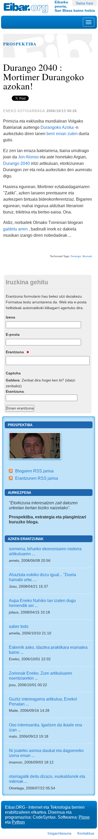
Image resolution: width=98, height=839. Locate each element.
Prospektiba (20, 44)
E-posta (13, 334)
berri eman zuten (62, 133)
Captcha (13, 373)
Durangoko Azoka (57, 127)
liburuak (87, 256)
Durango (76, 256)
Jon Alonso (28, 156)
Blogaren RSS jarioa (34, 470)
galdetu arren (15, 229)
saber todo (18, 626)
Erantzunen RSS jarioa (36, 478)
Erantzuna (15, 352)
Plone (84, 817)
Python (18, 822)
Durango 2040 (16, 163)
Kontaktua (85, 833)
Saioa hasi (84, 3)
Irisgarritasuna (59, 833)
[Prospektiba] (35, 445)
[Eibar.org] (27, 8)
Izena (10, 317)
